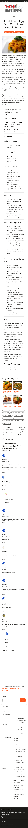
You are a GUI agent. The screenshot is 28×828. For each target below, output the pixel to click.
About (2, 1)
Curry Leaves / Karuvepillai (17, 410)
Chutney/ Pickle (21, 751)
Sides (3, 750)
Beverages (20, 744)
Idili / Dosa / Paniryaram (20, 792)
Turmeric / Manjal (7, 423)
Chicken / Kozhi (22, 720)
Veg (17, 740)
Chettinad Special (19, 762)
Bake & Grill (17, 782)
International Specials (20, 769)
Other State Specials (20, 774)
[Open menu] (14, 16)
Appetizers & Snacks (21, 733)
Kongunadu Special (7, 711)
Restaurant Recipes (20, 776)
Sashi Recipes (6, 810)
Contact (6, 1)
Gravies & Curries (9, 32)
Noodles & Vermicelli (19, 794)
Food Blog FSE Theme (5, 825)
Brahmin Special (19, 760)
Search (4, 696)
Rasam (16, 796)
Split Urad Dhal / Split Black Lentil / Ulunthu (13, 420)
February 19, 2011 (6, 536)
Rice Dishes (21, 727)
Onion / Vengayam (18, 415)
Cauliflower (6, 410)
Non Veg (4, 724)
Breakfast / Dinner (18, 785)
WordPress (18, 825)
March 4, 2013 (5, 461)
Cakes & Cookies (21, 749)
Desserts (18, 736)
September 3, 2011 (6, 483)
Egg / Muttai (6, 412)
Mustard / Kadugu (7, 415)
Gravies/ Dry (21, 722)
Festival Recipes (19, 767)
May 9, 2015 (8, 639)
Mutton (20, 725)
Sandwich (19, 756)
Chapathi (16, 787)
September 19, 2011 (9, 499)
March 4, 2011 (5, 516)
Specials (4, 768)
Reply (3, 472)
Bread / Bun (20, 747)
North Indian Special (20, 771)
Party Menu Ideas (6, 737)
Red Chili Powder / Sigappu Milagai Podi (12, 418)
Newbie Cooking (19, 32)
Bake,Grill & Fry (21, 718)
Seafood (20, 729)
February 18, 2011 (6, 553)
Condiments (18, 765)
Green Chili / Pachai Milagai (17, 412)
